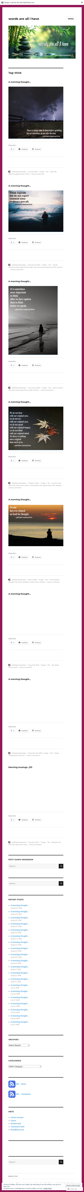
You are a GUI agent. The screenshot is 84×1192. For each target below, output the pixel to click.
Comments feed (17, 1127)
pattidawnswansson (19, 172)
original (36, 485)
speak (18, 174)
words (15, 667)
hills (24, 267)
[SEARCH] (61, 866)
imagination (12, 755)
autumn (54, 483)
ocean (13, 390)
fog (21, 267)
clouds (55, 265)
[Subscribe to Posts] (11, 1084)
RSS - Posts (21, 1084)
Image (41, 172)
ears (59, 483)
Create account (17, 1117)
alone (55, 388)
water (31, 390)
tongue (58, 485)
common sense (13, 267)
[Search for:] (33, 866)
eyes (10, 485)
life (47, 172)
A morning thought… (19, 82)
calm (51, 580)
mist (35, 267)
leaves (18, 485)
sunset (32, 582)
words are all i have (23, 19)
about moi (13, 1176)
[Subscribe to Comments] (11, 1094)
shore (21, 390)
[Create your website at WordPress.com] (42, 2)
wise (25, 844)
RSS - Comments (23, 1094)
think (27, 174)
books (56, 753)
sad (17, 390)
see (41, 485)
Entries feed (16, 1123)
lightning (11, 174)
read (17, 844)
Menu (71, 19)
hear (14, 485)
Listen (26, 485)
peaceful (26, 582)
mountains (41, 267)
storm (23, 174)
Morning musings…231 (20, 767)
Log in (13, 1120)
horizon (60, 388)
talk (49, 485)
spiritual (49, 267)
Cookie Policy (47, 1188)
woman (59, 267)
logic (31, 267)
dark (52, 172)
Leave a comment (37, 174)
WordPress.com (17, 1130)
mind (31, 485)
